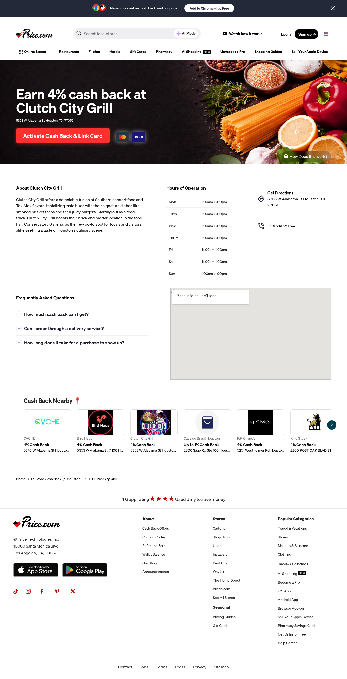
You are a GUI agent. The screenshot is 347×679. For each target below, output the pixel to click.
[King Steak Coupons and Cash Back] (314, 431)
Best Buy (220, 563)
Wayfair (218, 571)
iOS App (284, 591)
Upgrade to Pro (232, 51)
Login (286, 34)
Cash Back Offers (155, 528)
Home (21, 479)
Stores (219, 518)
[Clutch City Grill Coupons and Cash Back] (154, 431)
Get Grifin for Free (292, 634)
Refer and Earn (153, 546)
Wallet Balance (153, 554)
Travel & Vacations (292, 528)
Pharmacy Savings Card (296, 625)
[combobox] (137, 33)
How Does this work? (308, 156)
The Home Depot (226, 580)
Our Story (149, 563)
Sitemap (221, 667)
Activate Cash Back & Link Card (63, 135)
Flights (94, 51)
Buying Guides (224, 617)
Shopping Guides (268, 51)
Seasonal (221, 607)
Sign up (305, 34)
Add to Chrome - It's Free (209, 8)
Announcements (155, 571)
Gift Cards (138, 51)
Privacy (199, 667)
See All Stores (224, 597)
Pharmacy (164, 51)
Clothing (284, 554)
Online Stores (35, 51)
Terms (161, 667)
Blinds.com (221, 589)
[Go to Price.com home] (34, 34)
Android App (288, 599)
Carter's (219, 528)
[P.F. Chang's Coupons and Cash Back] (260, 431)
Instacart (220, 554)
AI (189, 33)
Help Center (287, 643)
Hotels (114, 51)
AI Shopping (192, 51)
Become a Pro (289, 582)
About (148, 518)
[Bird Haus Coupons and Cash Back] (100, 431)
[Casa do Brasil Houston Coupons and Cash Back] (207, 431)
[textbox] (326, 34)
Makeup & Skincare (293, 546)
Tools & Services (293, 564)
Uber (217, 546)
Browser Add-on (291, 608)
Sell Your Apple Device (310, 51)
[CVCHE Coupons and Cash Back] (47, 431)
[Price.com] (36, 532)
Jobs (144, 667)
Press (180, 667)
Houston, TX (77, 479)
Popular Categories (296, 518)
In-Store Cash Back (46, 479)
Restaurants (69, 51)
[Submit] (78, 34)
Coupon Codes (154, 537)
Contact (125, 667)
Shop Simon (222, 537)
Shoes (283, 537)
